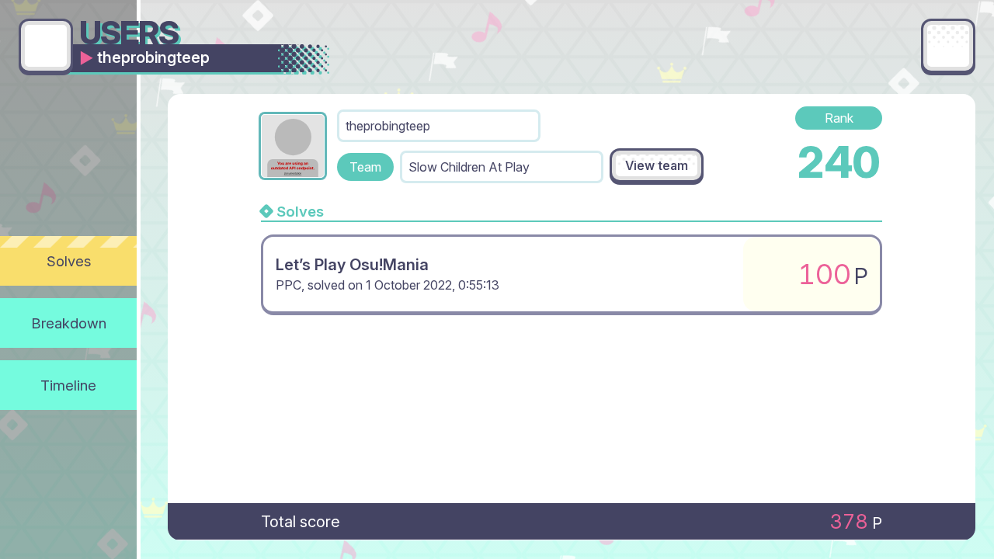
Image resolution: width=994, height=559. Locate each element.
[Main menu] (948, 46)
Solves (69, 260)
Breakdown (68, 323)
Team (365, 167)
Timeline (68, 385)
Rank (839, 118)
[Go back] (46, 46)
